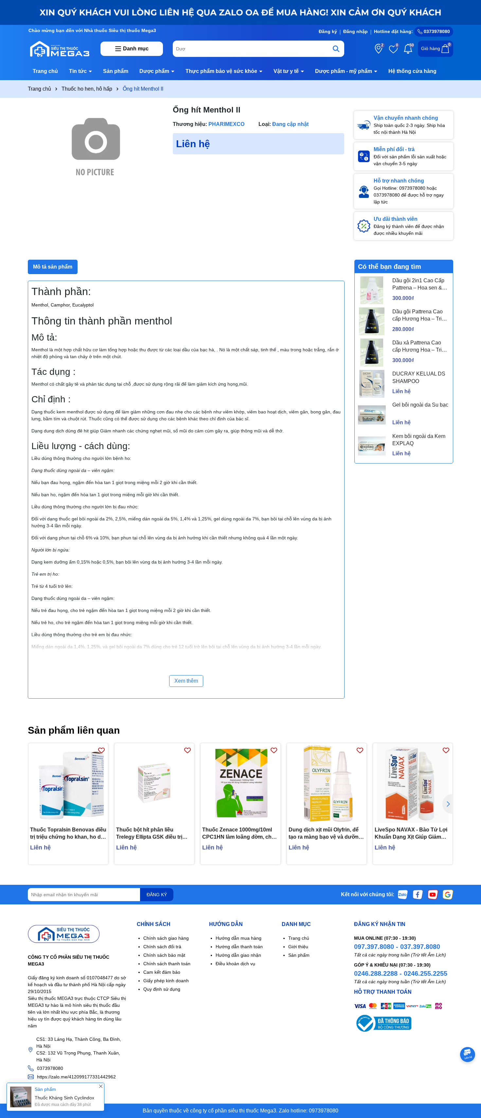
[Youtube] (433, 894)
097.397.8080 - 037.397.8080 (397, 946)
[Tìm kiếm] (336, 48)
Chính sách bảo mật (164, 955)
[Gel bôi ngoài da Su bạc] (372, 415)
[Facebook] (418, 894)
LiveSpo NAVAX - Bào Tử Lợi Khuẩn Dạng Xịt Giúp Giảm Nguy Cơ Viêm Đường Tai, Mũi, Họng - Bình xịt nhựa (411, 834)
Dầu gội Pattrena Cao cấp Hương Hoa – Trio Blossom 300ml (418, 316)
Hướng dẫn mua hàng (238, 938)
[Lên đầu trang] (467, 1078)
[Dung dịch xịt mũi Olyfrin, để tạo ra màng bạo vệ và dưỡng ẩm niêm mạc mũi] (326, 783)
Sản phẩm (115, 71)
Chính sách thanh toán (166, 963)
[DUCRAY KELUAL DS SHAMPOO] (372, 384)
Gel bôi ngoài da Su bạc (420, 405)
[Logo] (59, 48)
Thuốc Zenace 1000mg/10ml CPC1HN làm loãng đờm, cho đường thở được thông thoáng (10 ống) (238, 834)
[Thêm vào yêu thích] (101, 749)
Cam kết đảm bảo (161, 972)
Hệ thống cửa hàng (412, 71)
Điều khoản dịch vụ (235, 963)
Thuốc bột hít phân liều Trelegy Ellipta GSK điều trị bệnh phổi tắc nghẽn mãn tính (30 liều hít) (153, 834)
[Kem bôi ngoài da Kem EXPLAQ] (372, 446)
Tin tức (78, 71)
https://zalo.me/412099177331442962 (76, 1076)
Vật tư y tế (287, 71)
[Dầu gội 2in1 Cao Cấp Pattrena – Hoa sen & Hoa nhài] (372, 290)
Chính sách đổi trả (162, 946)
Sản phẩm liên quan (74, 730)
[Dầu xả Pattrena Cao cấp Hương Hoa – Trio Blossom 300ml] (372, 352)
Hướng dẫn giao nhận (238, 955)
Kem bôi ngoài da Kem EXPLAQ (418, 439)
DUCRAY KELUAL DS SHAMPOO (418, 377)
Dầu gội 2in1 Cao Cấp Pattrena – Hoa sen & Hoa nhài (418, 285)
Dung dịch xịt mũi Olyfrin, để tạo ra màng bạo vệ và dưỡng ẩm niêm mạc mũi (325, 834)
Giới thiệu (298, 946)
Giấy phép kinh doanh (166, 980)
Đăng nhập (355, 31)
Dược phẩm (154, 71)
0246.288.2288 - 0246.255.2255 (400, 973)
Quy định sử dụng (161, 989)
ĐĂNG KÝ (157, 894)
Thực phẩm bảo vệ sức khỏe (222, 71)
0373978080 (436, 31)
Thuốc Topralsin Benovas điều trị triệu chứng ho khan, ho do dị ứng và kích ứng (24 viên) (68, 834)
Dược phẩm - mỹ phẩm (344, 71)
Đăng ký (328, 31)
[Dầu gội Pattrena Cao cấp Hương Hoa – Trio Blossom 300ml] (372, 321)
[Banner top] (240, 12)
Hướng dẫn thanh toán (239, 946)
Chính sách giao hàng (166, 938)
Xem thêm (186, 681)
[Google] (448, 894)
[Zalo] (403, 894)
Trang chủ (45, 71)
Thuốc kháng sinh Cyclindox (64, 1097)
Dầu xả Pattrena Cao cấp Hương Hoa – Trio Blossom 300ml (418, 347)
